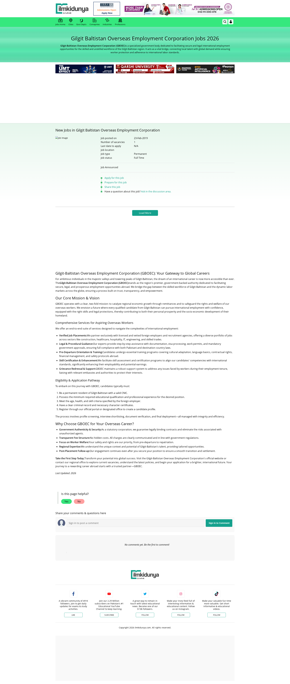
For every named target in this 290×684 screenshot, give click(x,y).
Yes (66, 501)
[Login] (230, 21)
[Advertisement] (145, 97)
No (79, 501)
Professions (120, 24)
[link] (106, 9)
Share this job (112, 187)
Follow (145, 615)
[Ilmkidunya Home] (72, 8)
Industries (107, 24)
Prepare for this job (116, 182)
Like (73, 615)
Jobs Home (60, 24)
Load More (145, 213)
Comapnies (95, 24)
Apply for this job (114, 178)
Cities (70, 24)
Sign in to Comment (219, 523)
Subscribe (109, 615)
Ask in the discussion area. (156, 191)
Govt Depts (81, 24)
